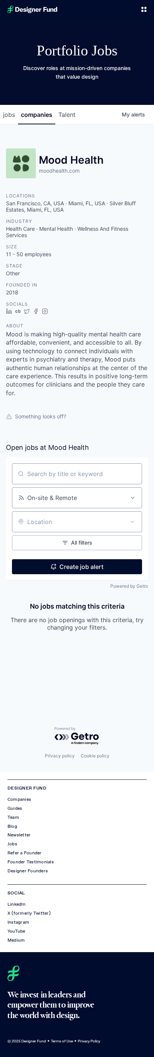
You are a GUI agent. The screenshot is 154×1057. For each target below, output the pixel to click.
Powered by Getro (129, 586)
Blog (12, 826)
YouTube (16, 931)
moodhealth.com (59, 170)
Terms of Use (62, 1041)
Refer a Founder (24, 852)
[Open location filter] (132, 522)
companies (36, 114)
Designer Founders (27, 870)
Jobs (12, 843)
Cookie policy (95, 755)
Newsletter (19, 835)
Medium (16, 940)
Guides (14, 808)
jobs (9, 114)
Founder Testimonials (30, 861)
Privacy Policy (89, 1041)
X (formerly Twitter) (28, 913)
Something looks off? (40, 416)
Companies (19, 799)
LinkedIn (16, 904)
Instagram (18, 922)
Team (13, 817)
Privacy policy (60, 755)
